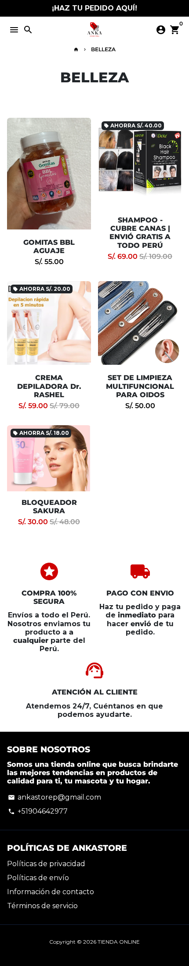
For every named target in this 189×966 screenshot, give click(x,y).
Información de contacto (50, 892)
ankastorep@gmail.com (54, 797)
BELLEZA (103, 49)
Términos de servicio (42, 906)
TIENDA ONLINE (119, 941)
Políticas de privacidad (46, 864)
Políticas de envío (38, 878)
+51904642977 (38, 811)
